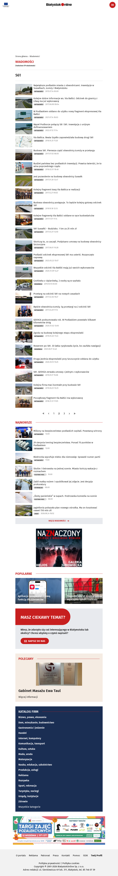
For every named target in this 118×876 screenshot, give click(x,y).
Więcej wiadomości (57, 521)
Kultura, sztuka (26, 748)
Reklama (23, 775)
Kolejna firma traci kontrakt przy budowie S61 (57, 385)
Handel (22, 733)
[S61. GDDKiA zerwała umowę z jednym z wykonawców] (23, 376)
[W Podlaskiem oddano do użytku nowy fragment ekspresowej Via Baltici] (23, 115)
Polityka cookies (70, 863)
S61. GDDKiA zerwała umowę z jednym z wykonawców (61, 372)
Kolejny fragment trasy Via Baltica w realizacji (56, 189)
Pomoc (76, 855)
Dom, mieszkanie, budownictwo (36, 722)
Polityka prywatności (49, 863)
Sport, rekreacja (27, 785)
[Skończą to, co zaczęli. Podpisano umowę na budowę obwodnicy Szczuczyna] (23, 245)
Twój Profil (96, 855)
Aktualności (38, 91)
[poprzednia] (48, 413)
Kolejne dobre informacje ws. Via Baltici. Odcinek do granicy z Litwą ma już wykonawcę (65, 100)
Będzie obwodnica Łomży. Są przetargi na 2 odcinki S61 (62, 306)
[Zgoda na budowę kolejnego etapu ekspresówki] (23, 337)
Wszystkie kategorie (29, 806)
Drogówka (38, 284)
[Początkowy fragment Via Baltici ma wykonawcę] (23, 402)
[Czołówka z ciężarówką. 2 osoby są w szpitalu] (23, 285)
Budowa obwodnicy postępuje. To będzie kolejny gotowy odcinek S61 (67, 204)
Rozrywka (23, 780)
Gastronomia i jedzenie (31, 727)
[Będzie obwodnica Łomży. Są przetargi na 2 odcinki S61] (23, 311)
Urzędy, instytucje (28, 796)
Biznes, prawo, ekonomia (32, 717)
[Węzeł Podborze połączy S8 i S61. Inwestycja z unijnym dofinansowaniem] (23, 128)
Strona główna (21, 56)
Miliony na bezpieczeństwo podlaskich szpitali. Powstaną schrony (67, 430)
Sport (36, 514)
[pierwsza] (43, 413)
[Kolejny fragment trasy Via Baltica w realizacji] (23, 193)
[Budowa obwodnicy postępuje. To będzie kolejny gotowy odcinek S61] (23, 206)
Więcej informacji (28, 696)
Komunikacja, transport (31, 743)
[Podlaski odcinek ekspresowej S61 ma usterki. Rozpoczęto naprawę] (23, 258)
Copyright (39, 866)
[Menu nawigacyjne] (112, 5)
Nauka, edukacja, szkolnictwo (35, 764)
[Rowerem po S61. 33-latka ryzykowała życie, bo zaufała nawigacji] (23, 350)
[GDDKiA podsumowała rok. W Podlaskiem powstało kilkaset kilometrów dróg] (23, 324)
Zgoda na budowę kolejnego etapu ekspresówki (58, 332)
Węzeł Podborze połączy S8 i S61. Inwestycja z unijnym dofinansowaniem (61, 126)
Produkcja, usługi (28, 769)
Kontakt (66, 855)
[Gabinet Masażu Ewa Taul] (59, 674)
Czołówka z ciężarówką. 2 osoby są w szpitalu (57, 280)
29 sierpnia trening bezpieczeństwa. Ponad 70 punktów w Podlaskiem (63, 444)
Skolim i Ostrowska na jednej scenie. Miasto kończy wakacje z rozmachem (65, 470)
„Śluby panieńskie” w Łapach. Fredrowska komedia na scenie (65, 496)
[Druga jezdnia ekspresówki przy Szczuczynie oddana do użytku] (23, 363)
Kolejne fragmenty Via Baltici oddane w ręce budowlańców (63, 215)
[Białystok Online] (59, 4)
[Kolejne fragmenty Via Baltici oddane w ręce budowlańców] (23, 219)
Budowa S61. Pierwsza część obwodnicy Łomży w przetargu (64, 150)
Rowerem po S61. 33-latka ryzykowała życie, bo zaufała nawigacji (67, 345)
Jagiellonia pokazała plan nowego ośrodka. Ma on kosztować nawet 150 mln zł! (65, 509)
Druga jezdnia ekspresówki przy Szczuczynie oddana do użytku (66, 358)
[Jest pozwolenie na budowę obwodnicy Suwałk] (23, 180)
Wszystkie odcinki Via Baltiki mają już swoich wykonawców (63, 267)
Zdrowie (23, 801)
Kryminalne (38, 487)
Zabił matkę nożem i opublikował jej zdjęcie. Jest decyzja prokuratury (63, 483)
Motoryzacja (25, 759)
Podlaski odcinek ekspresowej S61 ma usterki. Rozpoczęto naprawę (63, 256)
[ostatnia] (74, 413)
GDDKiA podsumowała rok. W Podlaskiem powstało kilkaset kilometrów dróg (64, 321)
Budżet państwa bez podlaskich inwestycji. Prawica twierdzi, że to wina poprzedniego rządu (67, 165)
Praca (56, 855)
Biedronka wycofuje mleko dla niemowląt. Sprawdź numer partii (66, 457)
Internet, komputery (29, 738)
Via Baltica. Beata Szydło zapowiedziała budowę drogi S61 (63, 137)
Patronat (45, 855)
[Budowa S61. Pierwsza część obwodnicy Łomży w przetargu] (23, 154)
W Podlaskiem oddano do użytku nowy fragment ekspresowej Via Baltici (67, 113)
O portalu (21, 855)
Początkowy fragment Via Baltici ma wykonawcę (58, 398)
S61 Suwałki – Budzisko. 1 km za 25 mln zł (55, 228)
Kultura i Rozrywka (40, 474)
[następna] (69, 413)
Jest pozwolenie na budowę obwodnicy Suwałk (57, 176)
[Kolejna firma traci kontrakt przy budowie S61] (23, 389)
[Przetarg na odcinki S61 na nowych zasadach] (23, 298)
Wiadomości (35, 56)
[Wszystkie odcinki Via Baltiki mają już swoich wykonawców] (23, 271)
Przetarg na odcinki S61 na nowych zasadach (56, 293)
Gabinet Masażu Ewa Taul (39, 691)
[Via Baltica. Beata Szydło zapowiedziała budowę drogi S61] (23, 141)
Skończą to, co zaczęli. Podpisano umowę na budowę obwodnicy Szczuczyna (67, 243)
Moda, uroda (25, 754)
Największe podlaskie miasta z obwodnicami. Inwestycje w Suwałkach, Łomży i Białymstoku (63, 86)
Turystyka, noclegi (28, 791)
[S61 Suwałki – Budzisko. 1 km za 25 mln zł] (23, 232)
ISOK (85, 855)
